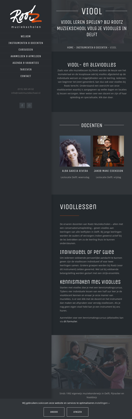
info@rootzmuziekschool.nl (25, 92)
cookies (41, 402)
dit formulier (70, 321)
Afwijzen (77, 412)
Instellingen (101, 402)
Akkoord (54, 412)
